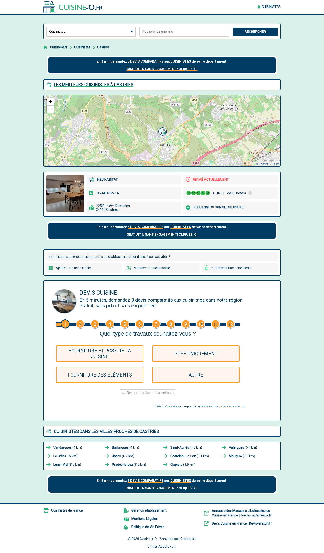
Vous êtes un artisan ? (233, 406)
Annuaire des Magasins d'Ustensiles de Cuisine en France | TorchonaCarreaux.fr (242, 513)
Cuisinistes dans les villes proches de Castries (106, 431)
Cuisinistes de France (67, 510)
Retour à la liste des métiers (150, 393)
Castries (103, 47)
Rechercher (255, 31)
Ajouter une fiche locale (73, 268)
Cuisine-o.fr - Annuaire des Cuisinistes (168, 539)
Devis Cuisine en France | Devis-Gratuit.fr (242, 523)
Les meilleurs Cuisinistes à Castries (93, 84)
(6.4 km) (243, 447)
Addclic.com (167, 546)
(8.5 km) (242, 456)
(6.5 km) (65, 456)
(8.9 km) (129, 464)
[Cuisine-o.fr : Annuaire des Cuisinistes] (73, 7)
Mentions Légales (144, 519)
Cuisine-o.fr (58, 47)
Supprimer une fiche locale (231, 268)
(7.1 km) (189, 456)
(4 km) (67, 447)
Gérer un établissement (149, 510)
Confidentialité (169, 406)
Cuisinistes (271, 7)
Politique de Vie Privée (148, 527)
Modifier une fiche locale (152, 268)
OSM (276, 164)
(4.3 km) (186, 447)
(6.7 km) (123, 456)
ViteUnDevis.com (210, 406)
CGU (157, 406)
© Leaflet (262, 164)
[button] (162, 130)
